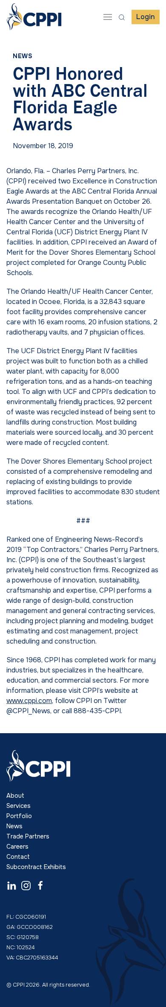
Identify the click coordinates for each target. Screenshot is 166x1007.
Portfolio (19, 816)
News (23, 56)
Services (18, 806)
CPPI (34, 17)
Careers (17, 846)
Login (145, 16)
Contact (18, 857)
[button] (107, 17)
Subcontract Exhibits (36, 867)
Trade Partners (27, 836)
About (15, 795)
